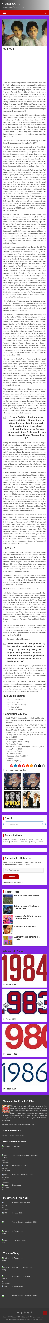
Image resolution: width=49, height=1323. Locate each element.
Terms (40, 842)
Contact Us (24, 842)
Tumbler (22, 839)
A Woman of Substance (25, 926)
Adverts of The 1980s (20, 1166)
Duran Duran (19, 157)
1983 (21, 215)
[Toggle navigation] (5, 12)
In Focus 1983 (9, 1019)
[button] (11, 765)
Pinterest (6, 839)
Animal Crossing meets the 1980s (24, 1222)
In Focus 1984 (9, 984)
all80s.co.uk (11, 4)
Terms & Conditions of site (22, 1267)
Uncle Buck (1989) (19, 1240)
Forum (5, 842)
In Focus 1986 (9, 1089)
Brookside (16, 1146)
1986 (11, 106)
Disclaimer (20, 1135)
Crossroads (16, 1185)
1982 (43, 90)
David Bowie (7, 203)
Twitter (30, 839)
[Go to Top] (45, 1313)
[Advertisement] (24, 67)
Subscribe (11, 877)
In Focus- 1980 (10, 1054)
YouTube (38, 839)
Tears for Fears (39, 605)
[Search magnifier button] (42, 824)
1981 (41, 83)
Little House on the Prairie (26, 896)
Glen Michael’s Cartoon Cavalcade (24, 1155)
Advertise (14, 842)
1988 (22, 368)
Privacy (33, 842)
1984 (37, 92)
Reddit (14, 839)
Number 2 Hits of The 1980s (22, 1175)
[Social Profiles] (18, 1312)
